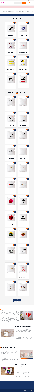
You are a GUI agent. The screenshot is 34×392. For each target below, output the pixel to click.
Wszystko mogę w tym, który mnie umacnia (23, 35)
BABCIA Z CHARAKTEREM (23, 158)
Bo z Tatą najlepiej (23, 257)
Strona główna (2, 5)
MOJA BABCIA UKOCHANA (23, 125)
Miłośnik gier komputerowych (23, 69)
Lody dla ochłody (10, 257)
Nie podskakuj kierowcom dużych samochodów (11, 86)
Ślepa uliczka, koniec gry (10, 69)
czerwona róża (11, 224)
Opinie (32, 0)
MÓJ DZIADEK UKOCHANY (11, 125)
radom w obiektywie (23, 191)
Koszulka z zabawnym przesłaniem (11, 52)
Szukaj (24, 2)
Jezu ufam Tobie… (10, 35)
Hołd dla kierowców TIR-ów (23, 52)
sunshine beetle (11, 241)
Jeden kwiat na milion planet (11, 208)
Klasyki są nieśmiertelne (23, 224)
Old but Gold (23, 241)
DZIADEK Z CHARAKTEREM (11, 158)
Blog (30, 0)
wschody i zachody (23, 208)
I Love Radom (11, 191)
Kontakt (28, 0)
